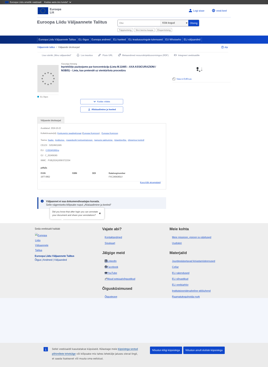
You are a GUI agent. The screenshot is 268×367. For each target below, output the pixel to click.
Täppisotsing (125, 30)
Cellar (175, 267)
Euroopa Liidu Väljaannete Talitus (72, 22)
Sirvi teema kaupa (144, 30)
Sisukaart (110, 243)
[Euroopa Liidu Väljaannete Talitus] (49, 10)
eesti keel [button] (221, 10)
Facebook (112, 267)
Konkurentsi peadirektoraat (69, 133)
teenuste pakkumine (103, 140)
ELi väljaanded (192, 39)
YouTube (112, 273)
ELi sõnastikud (180, 279)
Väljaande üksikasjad (51, 120)
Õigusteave (111, 296)
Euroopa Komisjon (91, 133)
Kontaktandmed (113, 237)
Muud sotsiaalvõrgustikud (121, 279)
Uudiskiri (177, 243)
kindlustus (60, 140)
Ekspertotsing (164, 30)
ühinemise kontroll (136, 140)
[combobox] (139, 23)
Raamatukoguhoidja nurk (186, 296)
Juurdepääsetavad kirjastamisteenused (193, 261)
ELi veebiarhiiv (180, 284)
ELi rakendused (180, 273)
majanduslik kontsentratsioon (79, 140)
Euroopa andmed (101, 39)
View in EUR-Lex (184, 79)
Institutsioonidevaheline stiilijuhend (191, 290)
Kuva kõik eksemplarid (150, 182)
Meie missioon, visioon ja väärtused (191, 237)
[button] (100, 213)
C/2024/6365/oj (52, 150)
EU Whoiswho (173, 39)
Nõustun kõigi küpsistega (166, 350)
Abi (226, 47)
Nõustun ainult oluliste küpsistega (204, 350)
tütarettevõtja (120, 140)
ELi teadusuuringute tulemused (145, 39)
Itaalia (51, 140)
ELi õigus (83, 39)
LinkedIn (112, 261)
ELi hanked (119, 39)
